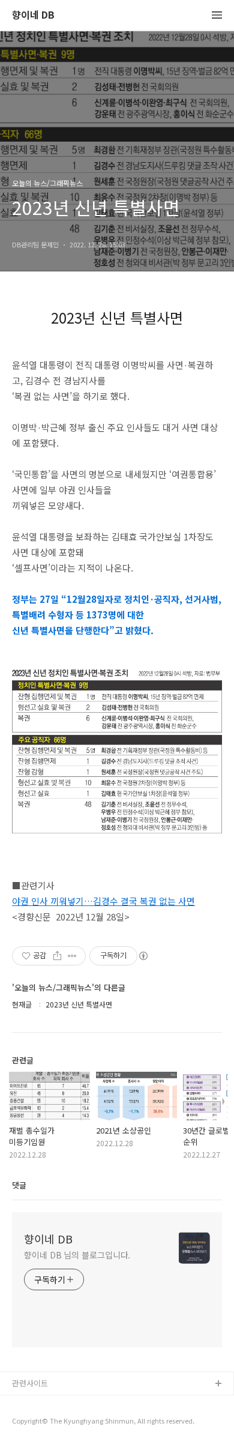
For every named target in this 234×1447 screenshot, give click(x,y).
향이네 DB (33, 15)
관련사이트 (30, 1383)
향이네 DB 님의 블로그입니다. (77, 1255)
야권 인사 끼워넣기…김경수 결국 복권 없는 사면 (103, 901)
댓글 (19, 1185)
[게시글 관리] (72, 956)
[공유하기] (57, 956)
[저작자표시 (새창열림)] (142, 956)
